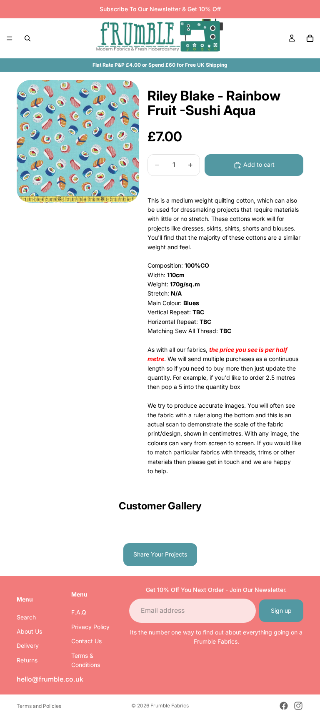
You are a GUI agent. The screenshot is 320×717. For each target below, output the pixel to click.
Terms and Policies (39, 706)
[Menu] (9, 38)
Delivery (28, 645)
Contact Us (86, 640)
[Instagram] (298, 706)
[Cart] (310, 38)
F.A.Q (78, 612)
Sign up (281, 610)
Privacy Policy (90, 626)
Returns (27, 660)
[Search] (27, 38)
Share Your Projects (160, 554)
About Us (29, 631)
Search (26, 617)
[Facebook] (284, 706)
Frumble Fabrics (169, 705)
